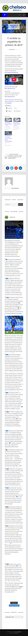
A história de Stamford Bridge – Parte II (16, 124)
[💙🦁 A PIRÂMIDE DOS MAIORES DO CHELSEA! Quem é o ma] (14, 534)
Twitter (21, 101)
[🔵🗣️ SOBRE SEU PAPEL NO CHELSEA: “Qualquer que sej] (14, 287)
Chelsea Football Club (13, 156)
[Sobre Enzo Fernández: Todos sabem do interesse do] (14, 344)
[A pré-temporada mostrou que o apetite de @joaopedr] (14, 553)
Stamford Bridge (11, 158)
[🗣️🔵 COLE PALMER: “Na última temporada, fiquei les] (14, 496)
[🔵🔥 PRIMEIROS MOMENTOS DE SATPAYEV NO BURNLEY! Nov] (14, 458)
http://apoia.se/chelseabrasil (11, 72)
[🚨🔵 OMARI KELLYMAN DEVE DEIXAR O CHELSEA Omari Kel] (14, 325)
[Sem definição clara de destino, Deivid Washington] (14, 249)
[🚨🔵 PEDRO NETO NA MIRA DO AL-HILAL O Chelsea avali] (14, 477)
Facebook (11, 101)
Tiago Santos (12, 49)
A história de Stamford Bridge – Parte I (8, 124)
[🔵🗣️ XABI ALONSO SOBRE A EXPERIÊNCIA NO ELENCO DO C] (14, 363)
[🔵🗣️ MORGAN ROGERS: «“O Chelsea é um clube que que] (14, 401)
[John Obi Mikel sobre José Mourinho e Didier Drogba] (14, 382)
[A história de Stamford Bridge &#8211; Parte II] (17, 120)
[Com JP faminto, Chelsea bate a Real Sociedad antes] (14, 591)
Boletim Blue (10, 155)
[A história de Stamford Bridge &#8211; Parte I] (8, 120)
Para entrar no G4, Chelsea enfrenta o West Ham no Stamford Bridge (8, 138)
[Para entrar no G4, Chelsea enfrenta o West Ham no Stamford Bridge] (8, 133)
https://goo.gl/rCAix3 (10, 96)
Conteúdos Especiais (13, 154)
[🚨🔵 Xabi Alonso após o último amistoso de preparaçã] (14, 572)
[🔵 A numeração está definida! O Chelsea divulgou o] (14, 268)
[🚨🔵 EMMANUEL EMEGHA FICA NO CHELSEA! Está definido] (14, 306)
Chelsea (16, 155)
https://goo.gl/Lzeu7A (10, 88)
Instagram (9, 102)
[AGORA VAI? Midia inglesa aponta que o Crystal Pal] (14, 230)
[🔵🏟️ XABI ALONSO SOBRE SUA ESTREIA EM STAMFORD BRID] (14, 515)
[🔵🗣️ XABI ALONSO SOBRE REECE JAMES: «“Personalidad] (14, 439)
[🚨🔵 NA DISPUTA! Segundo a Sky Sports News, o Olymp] (14, 420)
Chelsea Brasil (18, 631)
